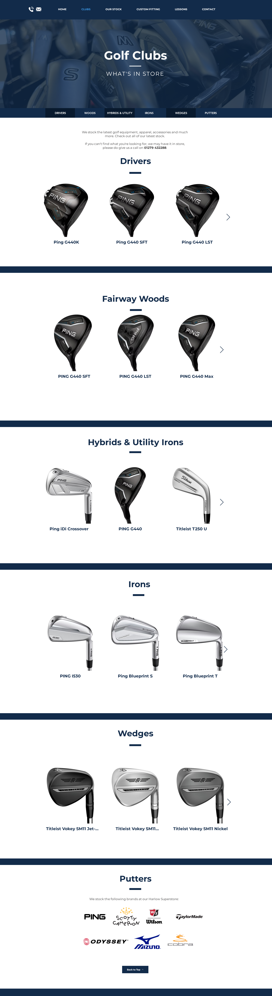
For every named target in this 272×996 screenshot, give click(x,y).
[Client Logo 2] (180, 941)
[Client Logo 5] (154, 916)
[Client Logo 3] (95, 917)
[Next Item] (228, 217)
